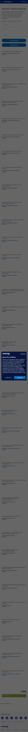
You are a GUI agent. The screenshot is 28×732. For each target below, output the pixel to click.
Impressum (23, 353)
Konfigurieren (8, 377)
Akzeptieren (20, 377)
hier (24, 372)
